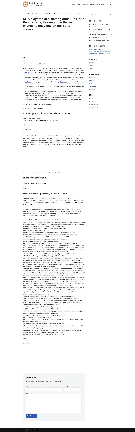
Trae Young (28, 82)
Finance (101, 4)
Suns (26, 68)
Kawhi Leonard (75, 70)
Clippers (32, 68)
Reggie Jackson (44, 198)
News (78, 4)
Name (28, 386)
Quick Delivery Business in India (98, 37)
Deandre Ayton (74, 209)
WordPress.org (93, 107)
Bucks (26, 77)
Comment (29, 393)
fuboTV (49, 120)
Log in (91, 98)
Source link (26, 343)
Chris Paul (60, 70)
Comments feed (93, 104)
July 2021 (92, 65)
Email (47, 386)
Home (74, 4)
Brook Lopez (63, 82)
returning (65, 70)
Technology (85, 4)
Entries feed (92, 101)
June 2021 (92, 68)
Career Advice (94, 4)
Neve (24, 430)
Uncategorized (93, 89)
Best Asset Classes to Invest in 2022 (99, 40)
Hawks (33, 77)
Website (66, 386)
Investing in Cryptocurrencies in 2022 (101, 53)
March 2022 (92, 62)
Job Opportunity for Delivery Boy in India (100, 34)
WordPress (37, 430)
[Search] (110, 4)
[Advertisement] (54, 46)
